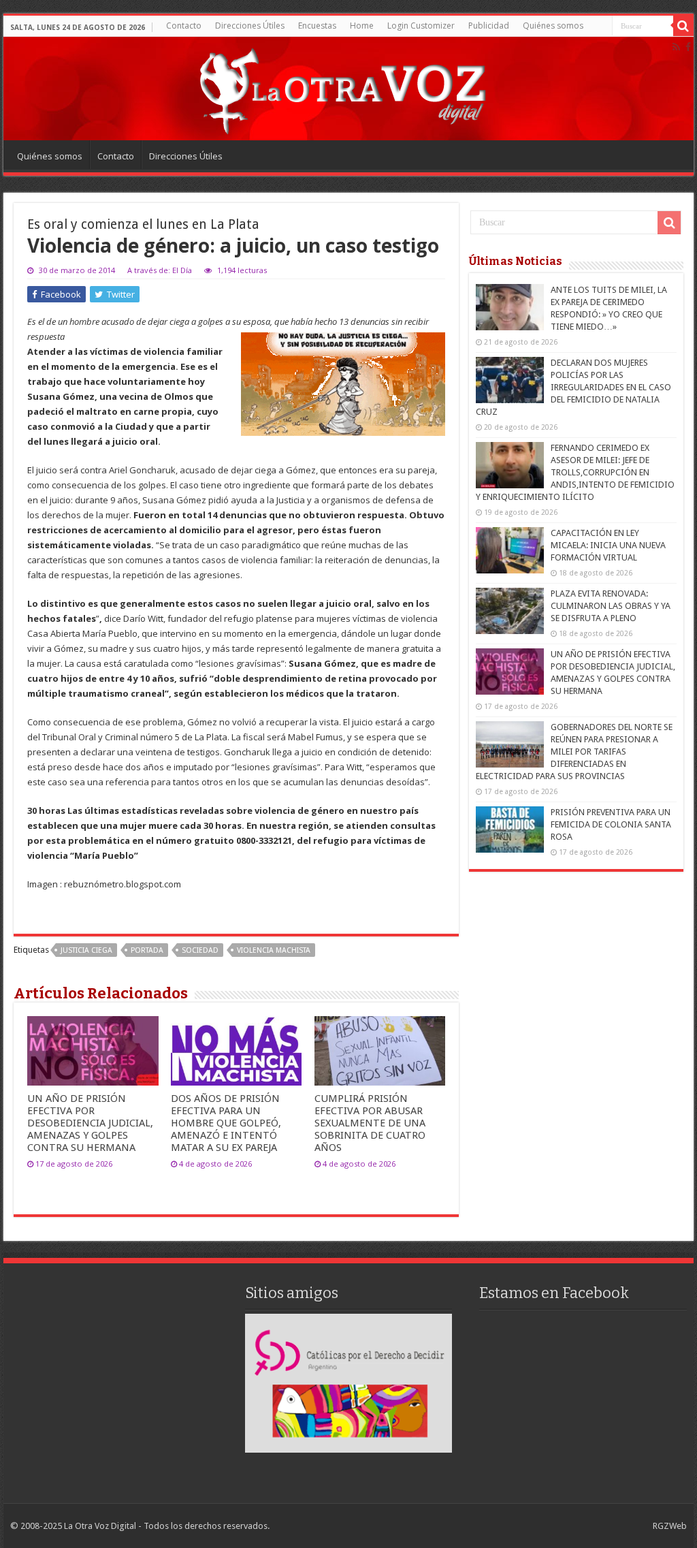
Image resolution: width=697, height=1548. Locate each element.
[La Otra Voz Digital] (342, 88)
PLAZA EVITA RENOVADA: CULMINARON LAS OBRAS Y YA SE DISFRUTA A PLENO (610, 605)
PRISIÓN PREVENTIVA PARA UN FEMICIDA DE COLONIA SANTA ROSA (611, 824)
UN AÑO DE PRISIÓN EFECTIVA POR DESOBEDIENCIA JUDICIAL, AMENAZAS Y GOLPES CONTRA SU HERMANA (90, 1123)
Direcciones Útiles (250, 25)
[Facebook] (688, 47)
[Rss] (676, 47)
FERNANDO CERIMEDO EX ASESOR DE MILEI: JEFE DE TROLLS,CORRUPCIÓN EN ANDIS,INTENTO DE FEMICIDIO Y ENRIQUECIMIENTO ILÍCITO (575, 472)
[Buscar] (683, 26)
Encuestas (317, 25)
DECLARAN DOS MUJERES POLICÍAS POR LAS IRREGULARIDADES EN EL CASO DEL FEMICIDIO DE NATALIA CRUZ (573, 387)
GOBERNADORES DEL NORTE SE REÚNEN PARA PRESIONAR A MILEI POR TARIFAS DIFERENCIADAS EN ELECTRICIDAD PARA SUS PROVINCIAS (574, 751)
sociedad (200, 950)
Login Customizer (421, 25)
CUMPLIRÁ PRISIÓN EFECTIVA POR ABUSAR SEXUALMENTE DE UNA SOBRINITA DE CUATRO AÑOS (369, 1123)
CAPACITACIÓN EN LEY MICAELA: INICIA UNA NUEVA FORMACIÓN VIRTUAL (608, 545)
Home (362, 25)
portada (147, 950)
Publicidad (488, 25)
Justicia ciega (86, 950)
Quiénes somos (553, 25)
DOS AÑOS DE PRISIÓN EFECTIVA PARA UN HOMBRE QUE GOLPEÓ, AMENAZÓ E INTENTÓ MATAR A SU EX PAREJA (226, 1123)
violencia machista (273, 950)
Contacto (183, 25)
